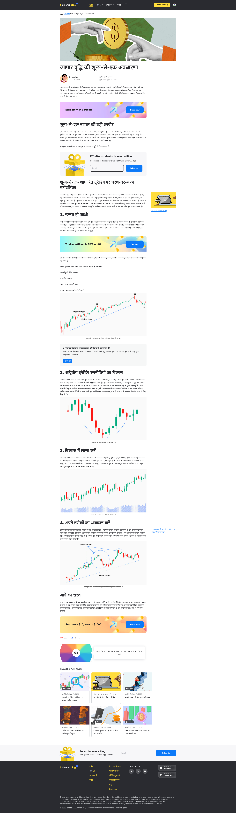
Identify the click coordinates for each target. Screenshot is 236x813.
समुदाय (112, 784)
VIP (101, 5)
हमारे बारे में (110, 5)
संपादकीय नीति (114, 780)
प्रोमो (119, 5)
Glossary (113, 789)
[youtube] (145, 771)
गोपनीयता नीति (114, 771)
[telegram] (131, 771)
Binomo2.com (115, 766)
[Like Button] (61, 638)
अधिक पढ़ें (67, 361)
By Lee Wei (73, 77)
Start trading (162, 5)
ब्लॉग (91, 5)
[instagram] (138, 771)
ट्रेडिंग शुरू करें (114, 775)
